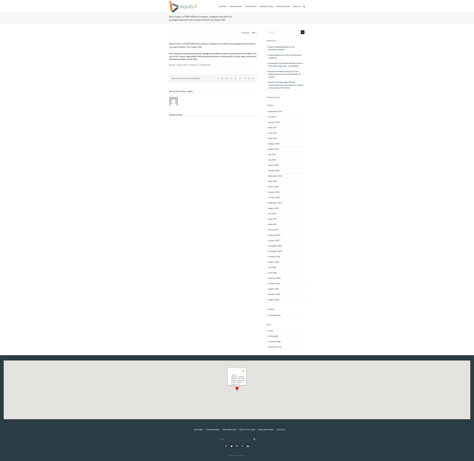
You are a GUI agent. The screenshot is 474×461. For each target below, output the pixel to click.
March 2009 (273, 165)
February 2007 (274, 235)
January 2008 (274, 192)
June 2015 (272, 133)
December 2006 (275, 246)
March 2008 (273, 187)
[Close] (243, 371)
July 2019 (272, 117)
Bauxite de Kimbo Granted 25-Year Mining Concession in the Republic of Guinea (284, 74)
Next (254, 33)
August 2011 (273, 149)
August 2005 (273, 289)
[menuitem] (224, 6)
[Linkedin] (248, 446)
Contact (280, 429)
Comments (274, 341)
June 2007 (272, 219)
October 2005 (274, 283)
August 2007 (273, 208)
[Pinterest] (237, 446)
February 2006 (274, 278)
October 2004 (274, 294)
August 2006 (273, 262)
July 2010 (272, 160)
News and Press (266, 429)
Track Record (229, 429)
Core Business (212, 429)
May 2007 (272, 224)
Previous (245, 33)
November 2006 (275, 251)
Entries (273, 336)
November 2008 (275, 176)
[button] (237, 388)
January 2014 (274, 144)
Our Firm (198, 429)
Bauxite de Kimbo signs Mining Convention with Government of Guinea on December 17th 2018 (285, 85)
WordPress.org (274, 347)
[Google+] (242, 446)
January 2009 (274, 170)
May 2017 (272, 127)
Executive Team (247, 429)
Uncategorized (193, 65)
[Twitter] (231, 446)
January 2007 (274, 240)
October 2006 (274, 256)
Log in (270, 331)
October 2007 (274, 197)
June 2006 (272, 273)
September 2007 (275, 203)
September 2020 (275, 111)
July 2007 (272, 213)
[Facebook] (226, 446)
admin (173, 65)
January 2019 (274, 122)
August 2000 (273, 299)
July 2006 (272, 267)
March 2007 (273, 230)
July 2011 (272, 154)
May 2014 (272, 138)
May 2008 (272, 181)
